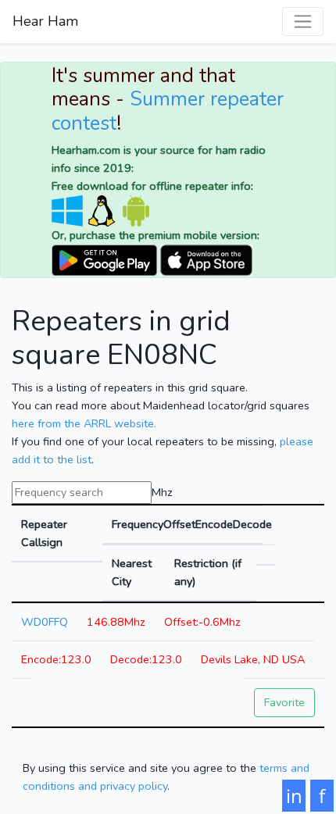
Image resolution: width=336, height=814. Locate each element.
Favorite (284, 702)
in (294, 796)
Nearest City (132, 572)
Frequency (133, 524)
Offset (174, 524)
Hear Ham (45, 21)
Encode (209, 524)
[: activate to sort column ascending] (265, 555)
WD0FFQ (44, 622)
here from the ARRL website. (84, 423)
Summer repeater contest (168, 111)
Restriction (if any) (207, 572)
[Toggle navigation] (302, 21)
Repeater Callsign (44, 533)
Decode (248, 524)
